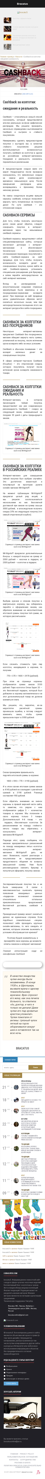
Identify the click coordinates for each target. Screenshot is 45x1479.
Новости (19, 57)
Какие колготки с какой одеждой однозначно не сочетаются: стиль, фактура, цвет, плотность (31, 1112)
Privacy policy (27, 1454)
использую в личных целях (17, 1379)
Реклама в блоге (22, 1463)
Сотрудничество (28, 1460)
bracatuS (6, 1249)
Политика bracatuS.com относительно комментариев (22, 1466)
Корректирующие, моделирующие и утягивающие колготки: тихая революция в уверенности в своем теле (31, 1181)
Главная (14, 1454)
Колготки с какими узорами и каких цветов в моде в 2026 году (31, 1194)
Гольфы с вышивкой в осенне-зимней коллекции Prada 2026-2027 (31, 1138)
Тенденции (25, 1144)
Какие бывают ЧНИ (26, 1249)
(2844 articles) (27, 94)
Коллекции (25, 1133)
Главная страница (7, 57)
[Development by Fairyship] (38, 1472)
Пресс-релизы (26, 1081)
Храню (9, 1369)
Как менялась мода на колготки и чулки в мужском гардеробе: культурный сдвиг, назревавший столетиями (31, 1125)
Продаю (9, 1376)
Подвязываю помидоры (16, 1372)
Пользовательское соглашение (22, 1457)
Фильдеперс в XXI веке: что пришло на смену (31, 1101)
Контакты (13, 1460)
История (24, 1119)
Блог (23, 1098)
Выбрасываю (11, 1366)
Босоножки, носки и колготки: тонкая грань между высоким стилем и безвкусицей (31, 1149)
